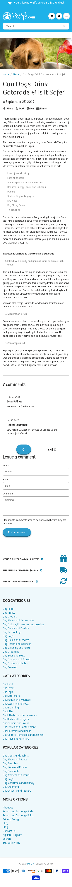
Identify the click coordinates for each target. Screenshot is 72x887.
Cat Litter (8, 711)
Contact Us (9, 831)
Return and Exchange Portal (18, 811)
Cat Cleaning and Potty (16, 703)
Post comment (17, 532)
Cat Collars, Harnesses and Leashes (23, 734)
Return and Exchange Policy (18, 815)
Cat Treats (9, 688)
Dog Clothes (10, 616)
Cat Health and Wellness (17, 699)
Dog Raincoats (11, 771)
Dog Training (10, 667)
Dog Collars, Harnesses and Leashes (23, 624)
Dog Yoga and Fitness (15, 767)
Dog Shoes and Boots (15, 759)
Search (7, 838)
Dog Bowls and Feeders (16, 628)
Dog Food (8, 608)
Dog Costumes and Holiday (18, 783)
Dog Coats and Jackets (16, 755)
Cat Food (8, 684)
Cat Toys (8, 692)
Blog (5, 827)
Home (6, 74)
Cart (51, 16)
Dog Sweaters (11, 763)
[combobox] (36, 26)
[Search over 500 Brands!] (64, 26)
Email (5, 479)
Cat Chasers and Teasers (17, 790)
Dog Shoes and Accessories (18, 620)
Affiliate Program (12, 835)
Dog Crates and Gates (15, 663)
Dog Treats (9, 612)
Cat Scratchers (11, 695)
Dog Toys (8, 636)
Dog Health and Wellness (17, 644)
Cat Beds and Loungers (16, 719)
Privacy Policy (11, 819)
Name (6, 465)
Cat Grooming (11, 707)
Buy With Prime (11, 842)
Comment (8, 493)
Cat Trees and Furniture (16, 738)
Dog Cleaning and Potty (16, 647)
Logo (20, 16)
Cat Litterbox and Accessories (20, 715)
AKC (32, 158)
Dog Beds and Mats (14, 655)
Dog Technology (12, 632)
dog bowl (61, 290)
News (16, 74)
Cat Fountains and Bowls (17, 731)
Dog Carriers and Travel (16, 659)
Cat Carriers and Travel (16, 723)
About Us (8, 807)
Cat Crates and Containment (19, 727)
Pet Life (30, 864)
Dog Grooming (11, 651)
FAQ (5, 823)
